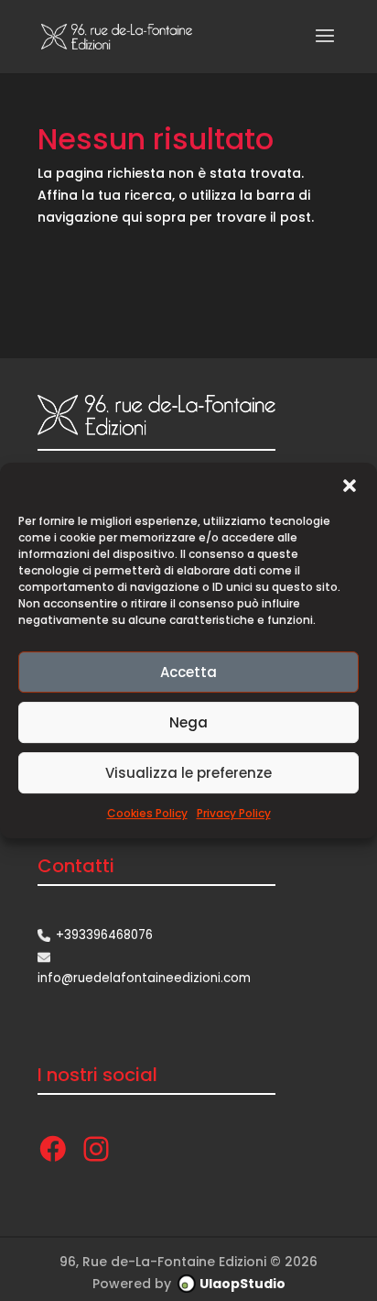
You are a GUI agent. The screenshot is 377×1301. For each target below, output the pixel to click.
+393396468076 (104, 935)
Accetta (188, 672)
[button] (349, 485)
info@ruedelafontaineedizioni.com (144, 978)
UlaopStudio (242, 1283)
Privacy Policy (234, 813)
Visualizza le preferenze (188, 772)
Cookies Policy (147, 813)
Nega (188, 722)
